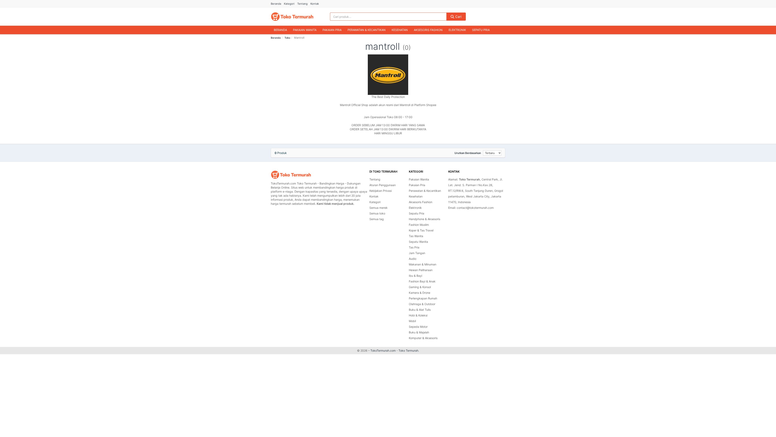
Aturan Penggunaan (382, 185)
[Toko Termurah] (291, 174)
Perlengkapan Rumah (423, 298)
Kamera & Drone (419, 292)
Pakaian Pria (332, 30)
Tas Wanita (416, 236)
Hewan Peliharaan (420, 270)
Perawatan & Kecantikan (367, 30)
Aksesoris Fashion (428, 30)
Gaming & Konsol (420, 287)
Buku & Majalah (419, 332)
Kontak (314, 3)
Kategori (289, 3)
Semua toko (377, 213)
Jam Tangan (417, 253)
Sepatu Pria (481, 30)
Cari (458, 17)
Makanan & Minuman (422, 264)
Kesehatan (400, 30)
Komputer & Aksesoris (423, 338)
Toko (287, 37)
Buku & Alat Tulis (420, 309)
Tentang (302, 3)
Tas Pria (414, 247)
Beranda (276, 3)
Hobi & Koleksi (418, 315)
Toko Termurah (408, 350)
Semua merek (378, 207)
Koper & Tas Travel (421, 230)
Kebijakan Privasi (380, 190)
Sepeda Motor (418, 326)
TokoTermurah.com (383, 350)
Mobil (412, 321)
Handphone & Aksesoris (424, 219)
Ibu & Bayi (415, 275)
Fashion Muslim (419, 224)
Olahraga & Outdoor (422, 304)
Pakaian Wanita (304, 30)
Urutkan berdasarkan (467, 153)
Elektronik (457, 30)
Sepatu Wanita (418, 241)
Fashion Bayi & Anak (422, 281)
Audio (412, 258)
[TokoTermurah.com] (292, 17)
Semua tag (376, 219)
